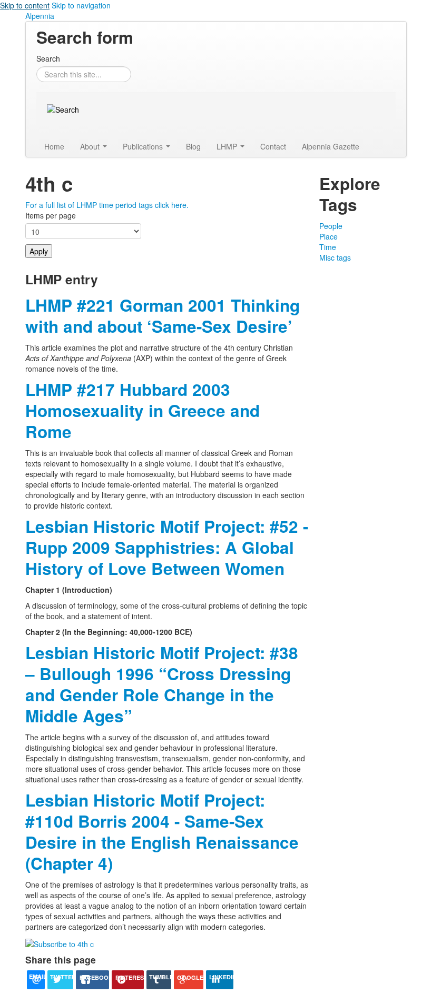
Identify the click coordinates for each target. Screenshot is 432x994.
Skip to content (25, 5)
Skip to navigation (81, 5)
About (91, 146)
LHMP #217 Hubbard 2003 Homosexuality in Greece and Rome (142, 410)
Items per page (50, 215)
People (330, 226)
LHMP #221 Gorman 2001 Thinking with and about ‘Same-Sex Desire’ (162, 315)
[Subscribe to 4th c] (59, 942)
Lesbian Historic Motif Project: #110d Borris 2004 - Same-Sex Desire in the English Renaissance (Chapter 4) (162, 831)
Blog (193, 146)
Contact (273, 146)
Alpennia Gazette (330, 146)
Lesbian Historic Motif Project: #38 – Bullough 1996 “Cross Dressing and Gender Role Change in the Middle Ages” (161, 684)
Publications (144, 146)
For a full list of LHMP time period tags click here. (107, 205)
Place (328, 236)
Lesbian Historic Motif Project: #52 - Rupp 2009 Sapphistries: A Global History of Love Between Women (166, 547)
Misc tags (335, 257)
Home (54, 146)
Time (327, 247)
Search (48, 58)
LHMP (228, 146)
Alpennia (39, 16)
